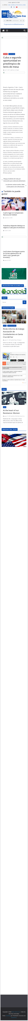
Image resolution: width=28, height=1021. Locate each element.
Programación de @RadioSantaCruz (14, 24)
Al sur (5, 325)
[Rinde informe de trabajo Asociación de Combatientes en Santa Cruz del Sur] (14, 316)
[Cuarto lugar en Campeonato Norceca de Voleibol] (14, 198)
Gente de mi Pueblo (12, 325)
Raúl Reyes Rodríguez (17, 340)
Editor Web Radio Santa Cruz (18, 416)
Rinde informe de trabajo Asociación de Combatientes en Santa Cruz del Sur (13, 333)
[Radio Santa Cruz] (3, 30)
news (5, 407)
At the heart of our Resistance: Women (11, 411)
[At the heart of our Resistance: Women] (14, 398)
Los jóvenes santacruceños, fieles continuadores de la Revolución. (15, 186)
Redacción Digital (15, 70)
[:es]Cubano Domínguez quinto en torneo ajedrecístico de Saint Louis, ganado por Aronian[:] (14, 254)
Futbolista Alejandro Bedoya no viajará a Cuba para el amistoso (14, 227)
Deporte (5, 54)
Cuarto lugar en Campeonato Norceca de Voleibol (13, 214)
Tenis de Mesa (11, 54)
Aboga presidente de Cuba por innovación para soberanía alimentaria (14, 180)
